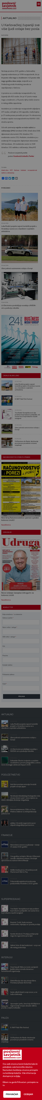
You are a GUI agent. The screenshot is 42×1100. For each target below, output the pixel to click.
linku (18, 1076)
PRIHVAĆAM (12, 1094)
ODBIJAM (28, 1094)
